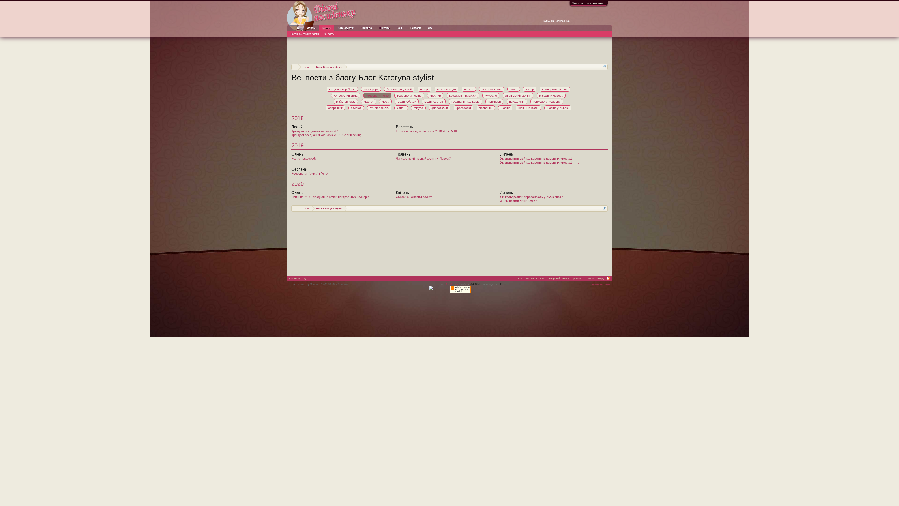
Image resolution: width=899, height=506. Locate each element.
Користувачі (346, 27)
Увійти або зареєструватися (588, 3)
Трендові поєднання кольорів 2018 (315, 131)
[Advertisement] (449, 49)
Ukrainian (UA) (297, 278)
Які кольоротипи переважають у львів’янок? (531, 197)
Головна (590, 278)
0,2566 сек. (452, 284)
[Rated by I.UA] (439, 292)
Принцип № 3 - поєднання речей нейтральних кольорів (330, 197)
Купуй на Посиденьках (556, 20)
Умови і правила (601, 284)
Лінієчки (384, 27)
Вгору (600, 278)
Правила (366, 27)
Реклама (415, 27)
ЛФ (430, 27)
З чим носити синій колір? (518, 201)
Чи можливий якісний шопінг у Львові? (423, 158)
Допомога (577, 278)
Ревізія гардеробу (304, 158)
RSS (608, 278)
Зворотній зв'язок (559, 278)
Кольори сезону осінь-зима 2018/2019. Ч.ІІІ (426, 131)
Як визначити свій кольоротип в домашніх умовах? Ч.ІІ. (539, 162)
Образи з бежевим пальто (414, 197)
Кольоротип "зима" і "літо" (310, 173)
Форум (311, 27)
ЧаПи (400, 27)
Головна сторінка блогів (305, 34)
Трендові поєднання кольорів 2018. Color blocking (326, 135)
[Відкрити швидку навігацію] (604, 66)
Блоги (327, 28)
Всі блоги (329, 34)
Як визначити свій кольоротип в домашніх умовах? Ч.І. (539, 158)
